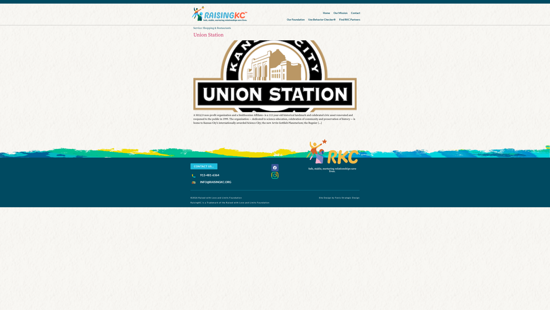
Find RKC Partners (349, 19)
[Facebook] (275, 167)
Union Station (208, 35)
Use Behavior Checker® (322, 19)
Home (326, 12)
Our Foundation (296, 19)
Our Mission (340, 12)
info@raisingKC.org (215, 182)
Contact (355, 12)
